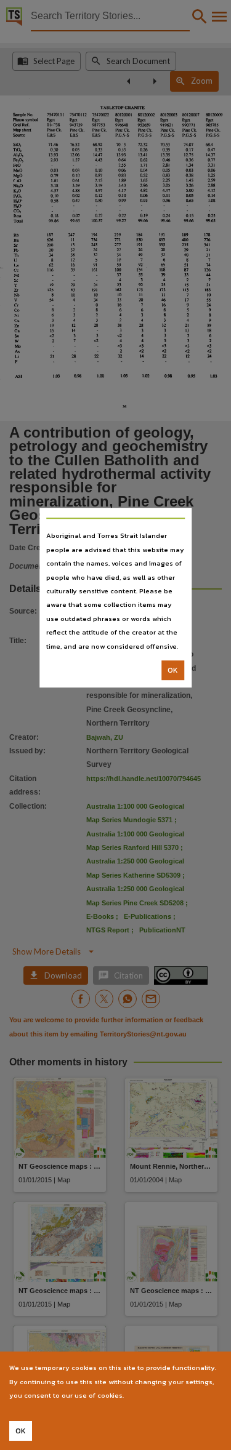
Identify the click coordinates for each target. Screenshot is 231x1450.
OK (173, 670)
